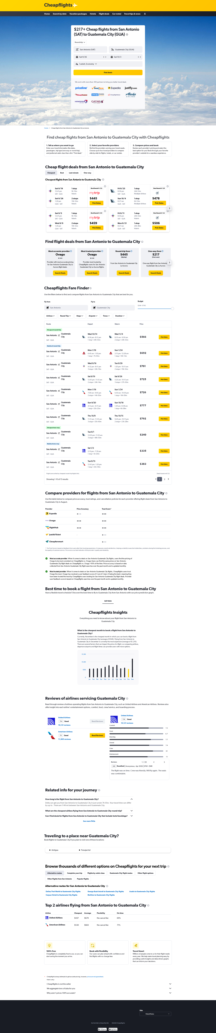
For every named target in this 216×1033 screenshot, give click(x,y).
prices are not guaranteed (95, 977)
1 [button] (159, 479)
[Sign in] (145, 13)
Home (47, 14)
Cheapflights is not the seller (59, 984)
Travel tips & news (132, 14)
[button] (127, 34)
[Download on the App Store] (113, 1029)
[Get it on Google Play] (102, 1029)
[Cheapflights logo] (58, 5)
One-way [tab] (87, 173)
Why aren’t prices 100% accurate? (61, 993)
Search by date (59, 14)
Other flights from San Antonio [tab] (59, 879)
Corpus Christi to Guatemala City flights (61, 895)
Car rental (116, 14)
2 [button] (164, 479)
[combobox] (80, 42)
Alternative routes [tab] (54, 873)
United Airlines (64, 718)
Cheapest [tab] (51, 173)
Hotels (93, 14)
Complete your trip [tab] (74, 873)
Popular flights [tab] (83, 879)
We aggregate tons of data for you (61, 988)
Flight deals (104, 14)
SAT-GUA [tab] (108, 601)
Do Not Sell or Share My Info (100, 1023)
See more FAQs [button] (89, 821)
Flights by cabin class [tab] (96, 873)
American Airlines (65, 732)
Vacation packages (78, 14)
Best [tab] (62, 173)
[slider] (172, 308)
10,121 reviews (64, 725)
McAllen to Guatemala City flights (101, 895)
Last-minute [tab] (73, 173)
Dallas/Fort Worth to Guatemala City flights (63, 891)
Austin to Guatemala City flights (142, 891)
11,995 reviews (64, 739)
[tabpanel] (108, 659)
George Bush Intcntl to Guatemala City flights (106, 891)
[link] (60, 272)
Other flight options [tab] (145, 873)
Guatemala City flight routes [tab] (121, 873)
